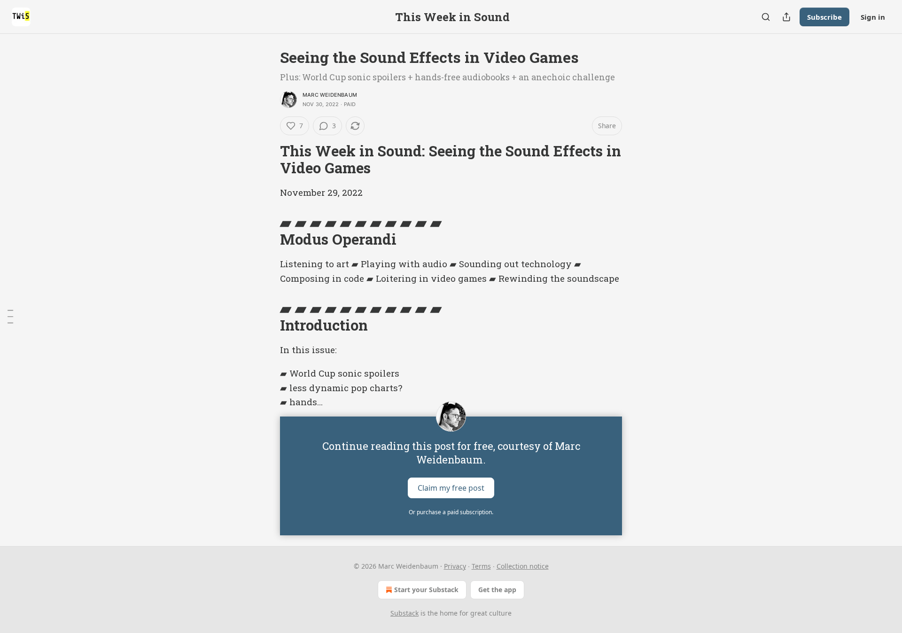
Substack (404, 613)
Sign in (873, 17)
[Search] (765, 17)
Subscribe (824, 17)
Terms (481, 566)
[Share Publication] (786, 17)
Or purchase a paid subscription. (451, 512)
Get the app (497, 589)
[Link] (266, 159)
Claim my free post (451, 488)
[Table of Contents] (10, 316)
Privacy (455, 566)
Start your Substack (426, 589)
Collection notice (523, 566)
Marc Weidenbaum (330, 95)
